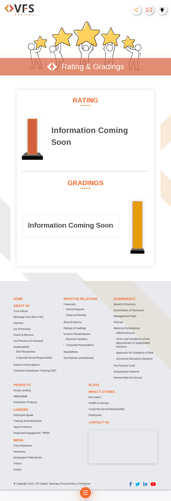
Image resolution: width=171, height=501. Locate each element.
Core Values (21, 311)
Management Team (125, 316)
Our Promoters (22, 329)
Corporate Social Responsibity (34, 357)
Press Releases (23, 445)
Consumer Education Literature (134, 358)
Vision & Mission (24, 334)
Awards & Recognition (27, 364)
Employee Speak (23, 415)
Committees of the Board (129, 310)
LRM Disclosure (125, 332)
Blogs (94, 385)
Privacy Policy (68, 483)
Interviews (19, 451)
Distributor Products (25, 402)
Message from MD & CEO (29, 316)
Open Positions (23, 426)
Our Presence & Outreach (28, 340)
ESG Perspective (25, 351)
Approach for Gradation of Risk (134, 352)
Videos (18, 463)
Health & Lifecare (99, 403)
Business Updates (77, 339)
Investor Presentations (77, 334)
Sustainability (21, 346)
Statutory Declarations (127, 328)
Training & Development (27, 420)
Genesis (18, 323)
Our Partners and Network (79, 357)
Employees (95, 415)
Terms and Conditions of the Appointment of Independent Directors (133, 342)
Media (18, 440)
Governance (124, 299)
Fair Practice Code (124, 365)
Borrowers (95, 397)
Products (22, 385)
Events (17, 469)
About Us (21, 306)
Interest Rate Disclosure (128, 377)
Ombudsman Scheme (126, 371)
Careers (21, 410)
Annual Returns (73, 322)
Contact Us (99, 422)
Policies (118, 322)
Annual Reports (75, 309)
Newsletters (71, 351)
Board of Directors (125, 304)
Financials (70, 304)
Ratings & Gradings (75, 328)
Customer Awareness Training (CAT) (35, 370)
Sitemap (53, 483)
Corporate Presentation (80, 345)
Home (18, 299)
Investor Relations (81, 299)
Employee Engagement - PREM (31, 432)
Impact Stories (102, 392)
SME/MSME (20, 396)
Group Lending (22, 390)
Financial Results (76, 315)
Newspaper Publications (28, 457)
